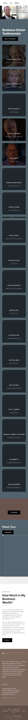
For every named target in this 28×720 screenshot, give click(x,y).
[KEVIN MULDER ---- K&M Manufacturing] (14, 331)
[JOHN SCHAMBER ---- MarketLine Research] (14, 480)
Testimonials (15, 711)
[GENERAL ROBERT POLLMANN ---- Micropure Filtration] (14, 430)
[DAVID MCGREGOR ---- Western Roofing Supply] (14, 281)
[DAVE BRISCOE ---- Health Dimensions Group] (14, 217)
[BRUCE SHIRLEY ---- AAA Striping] (14, 104)
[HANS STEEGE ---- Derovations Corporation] (14, 231)
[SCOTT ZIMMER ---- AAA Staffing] (14, 405)
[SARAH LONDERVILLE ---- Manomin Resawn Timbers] (14, 80)
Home (10, 709)
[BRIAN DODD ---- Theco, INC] (14, 306)
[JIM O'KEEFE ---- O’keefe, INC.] (14, 154)
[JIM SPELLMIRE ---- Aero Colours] (14, 356)
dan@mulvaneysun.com (8, 697)
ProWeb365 (17, 716)
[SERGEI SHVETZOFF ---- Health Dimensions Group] (14, 55)
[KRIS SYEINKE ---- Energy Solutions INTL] (14, 381)
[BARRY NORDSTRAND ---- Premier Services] (14, 178)
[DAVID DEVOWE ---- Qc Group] (14, 256)
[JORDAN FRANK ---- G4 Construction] (14, 203)
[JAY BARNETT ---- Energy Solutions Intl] (14, 455)
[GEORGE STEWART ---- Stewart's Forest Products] (14, 129)
